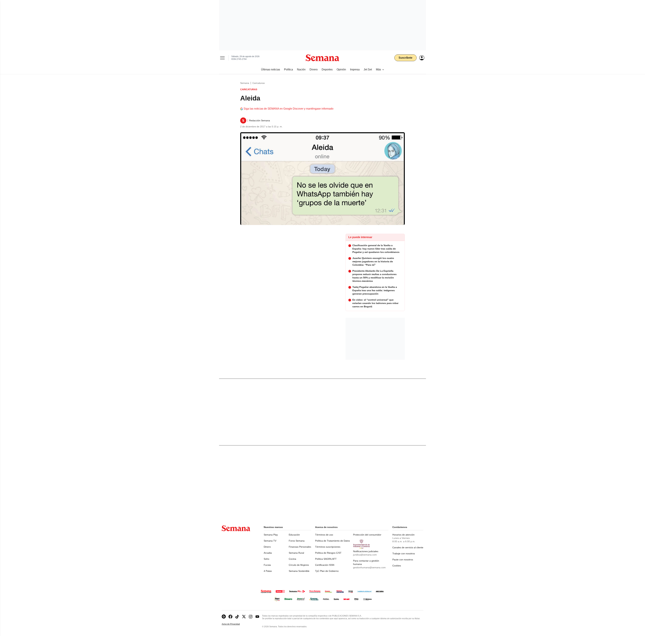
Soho (266, 559)
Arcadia (268, 552)
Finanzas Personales (300, 546)
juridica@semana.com (365, 554)
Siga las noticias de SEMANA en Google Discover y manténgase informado (288, 108)
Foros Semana (297, 540)
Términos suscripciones (327, 546)
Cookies (396, 565)
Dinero (267, 546)
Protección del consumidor (367, 534)
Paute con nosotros (402, 559)
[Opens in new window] (230, 616)
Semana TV (270, 540)
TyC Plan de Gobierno (327, 571)
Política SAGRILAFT (326, 559)
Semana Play (271, 534)
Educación (294, 534)
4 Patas (268, 571)
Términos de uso (324, 534)
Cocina (292, 559)
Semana (244, 83)
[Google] (224, 616)
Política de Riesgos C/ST (328, 552)
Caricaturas (258, 83)
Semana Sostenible (299, 571)
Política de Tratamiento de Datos (332, 540)
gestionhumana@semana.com (369, 567)
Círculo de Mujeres (299, 565)
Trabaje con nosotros (403, 553)
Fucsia (267, 565)
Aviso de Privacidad (234, 624)
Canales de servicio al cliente (407, 547)
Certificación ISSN (324, 565)
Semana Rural (296, 552)
